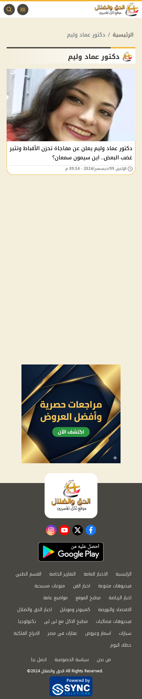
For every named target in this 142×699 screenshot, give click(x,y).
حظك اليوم (120, 645)
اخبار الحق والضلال (34, 609)
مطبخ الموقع (88, 597)
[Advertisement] (71, 290)
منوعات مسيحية (49, 585)
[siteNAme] (118, 9)
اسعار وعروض (98, 633)
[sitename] (71, 495)
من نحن (104, 659)
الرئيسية (123, 35)
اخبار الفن (81, 585)
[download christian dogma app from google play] (71, 552)
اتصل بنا (39, 659)
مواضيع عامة (55, 597)
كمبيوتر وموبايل (75, 609)
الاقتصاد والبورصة (114, 609)
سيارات (125, 633)
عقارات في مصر (62, 633)
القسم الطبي (28, 574)
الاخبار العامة (96, 574)
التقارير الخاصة (62, 574)
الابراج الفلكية (27, 633)
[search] (9, 9)
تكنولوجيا (27, 621)
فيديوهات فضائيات (113, 621)
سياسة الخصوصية (71, 659)
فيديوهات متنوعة (114, 585)
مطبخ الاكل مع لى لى (66, 621)
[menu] (23, 9)
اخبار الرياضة (120, 597)
